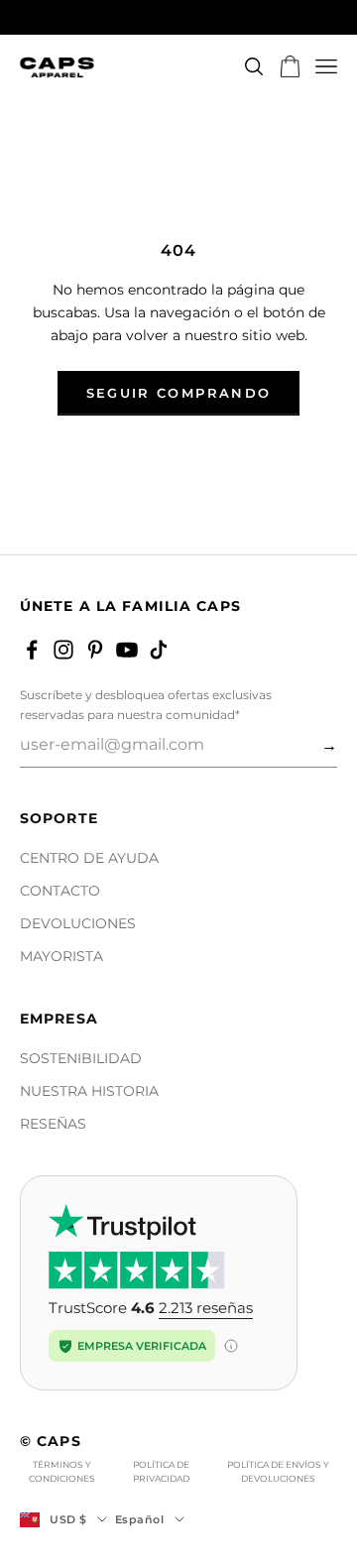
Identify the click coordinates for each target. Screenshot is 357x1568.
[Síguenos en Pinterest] (95, 650)
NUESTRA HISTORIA (89, 1091)
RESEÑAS (53, 1124)
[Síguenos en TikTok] (159, 650)
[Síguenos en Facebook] (32, 650)
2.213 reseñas (206, 1307)
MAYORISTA (61, 956)
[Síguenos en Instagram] (63, 650)
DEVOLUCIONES (78, 923)
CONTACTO (60, 891)
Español (140, 1519)
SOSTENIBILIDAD (81, 1058)
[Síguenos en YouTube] (127, 650)
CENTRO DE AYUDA (89, 858)
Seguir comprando (178, 393)
